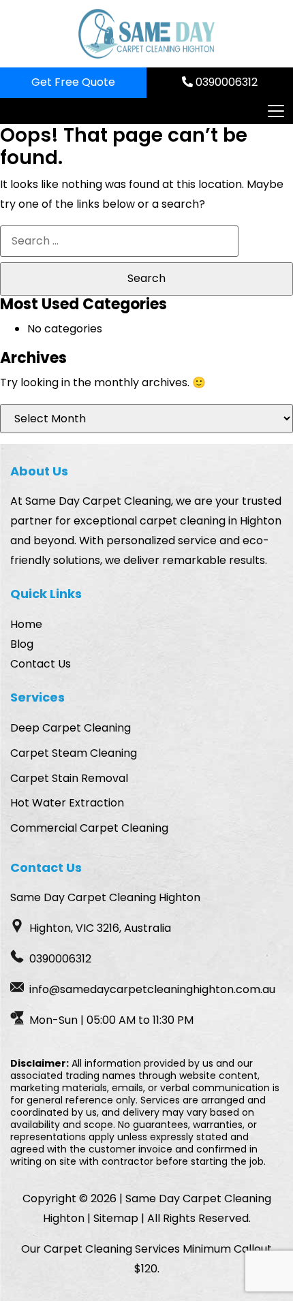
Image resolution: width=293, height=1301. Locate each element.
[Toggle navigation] (275, 111)
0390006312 (225, 82)
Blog (21, 644)
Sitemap (115, 1218)
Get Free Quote (73, 82)
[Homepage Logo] (146, 33)
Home (26, 624)
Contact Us (40, 664)
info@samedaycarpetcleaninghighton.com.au (152, 989)
